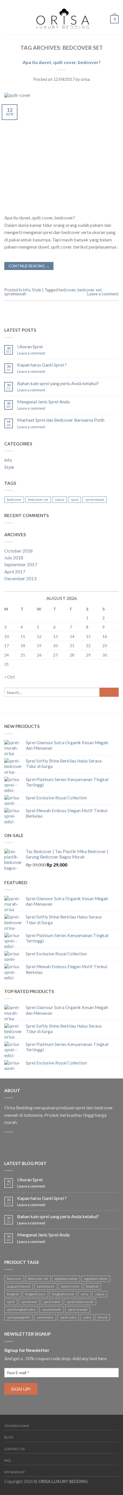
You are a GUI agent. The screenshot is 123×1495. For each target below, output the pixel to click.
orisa (85, 79)
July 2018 (13, 557)
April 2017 (14, 571)
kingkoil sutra (35, 1294)
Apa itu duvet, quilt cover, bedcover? (62, 62)
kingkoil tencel (63, 1294)
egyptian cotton (96, 1278)
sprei (74, 499)
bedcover (67, 289)
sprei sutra (68, 1317)
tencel (102, 1317)
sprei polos (45, 1317)
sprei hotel (51, 1302)
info (26, 289)
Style (36, 289)
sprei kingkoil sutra (21, 1309)
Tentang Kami (16, 1426)
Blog (8, 1437)
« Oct (9, 676)
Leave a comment (103, 293)
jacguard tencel (18, 1286)
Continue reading (29, 266)
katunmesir (46, 1286)
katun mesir (70, 1286)
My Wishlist (14, 1472)
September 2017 (20, 564)
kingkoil (13, 1294)
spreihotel (29, 1302)
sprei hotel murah (80, 1302)
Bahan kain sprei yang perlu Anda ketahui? (58, 383)
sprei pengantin (18, 1317)
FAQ (7, 1460)
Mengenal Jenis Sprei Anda (43, 401)
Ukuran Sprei (30, 346)
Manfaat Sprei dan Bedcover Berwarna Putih (60, 420)
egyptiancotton (66, 1278)
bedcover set (90, 289)
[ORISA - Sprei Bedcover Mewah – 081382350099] (61, 17)
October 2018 (18, 550)
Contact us (14, 1449)
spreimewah (15, 293)
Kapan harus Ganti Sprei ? (42, 364)
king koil (92, 1286)
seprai (59, 499)
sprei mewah (78, 1309)
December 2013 (20, 578)
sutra (87, 1317)
